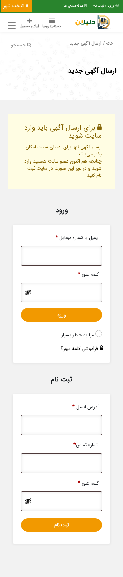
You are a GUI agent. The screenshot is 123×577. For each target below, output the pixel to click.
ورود (61, 315)
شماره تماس (86, 445)
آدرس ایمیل (85, 407)
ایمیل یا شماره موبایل (77, 237)
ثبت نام (61, 525)
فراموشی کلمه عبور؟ (79, 348)
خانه (109, 43)
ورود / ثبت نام (104, 6)
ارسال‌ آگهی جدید (92, 71)
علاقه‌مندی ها (73, 6)
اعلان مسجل (29, 26)
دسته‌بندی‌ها (51, 26)
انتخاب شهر (14, 6)
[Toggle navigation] (10, 26)
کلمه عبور (88, 274)
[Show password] (28, 292)
